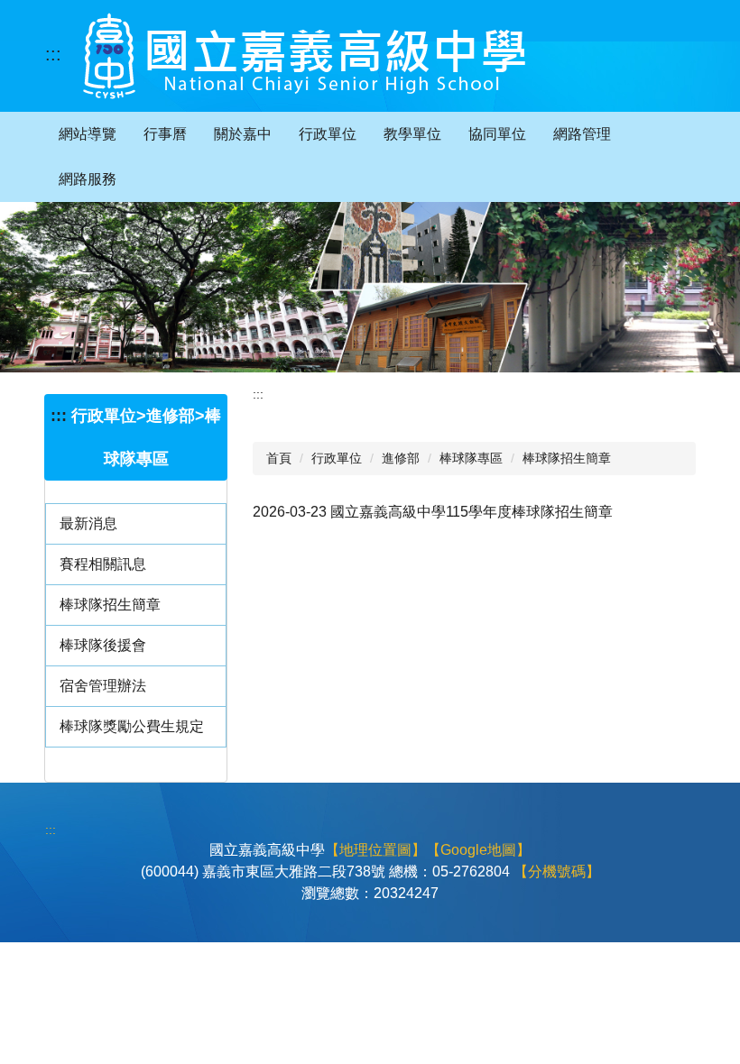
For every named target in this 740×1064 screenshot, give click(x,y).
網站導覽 (87, 134)
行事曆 (165, 134)
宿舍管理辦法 (103, 685)
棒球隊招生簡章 (110, 604)
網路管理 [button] (582, 134)
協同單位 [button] (497, 134)
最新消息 (88, 523)
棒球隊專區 (471, 458)
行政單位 (336, 458)
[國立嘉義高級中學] (304, 56)
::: (53, 54)
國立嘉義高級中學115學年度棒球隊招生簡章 (471, 511)
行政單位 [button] (327, 134)
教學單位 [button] (412, 134)
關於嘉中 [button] (243, 134)
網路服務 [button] (87, 179)
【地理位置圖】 (375, 850)
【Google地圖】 (478, 850)
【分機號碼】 (556, 871)
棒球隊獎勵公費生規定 (132, 726)
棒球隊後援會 (103, 645)
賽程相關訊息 (103, 564)
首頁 (278, 458)
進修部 (401, 458)
